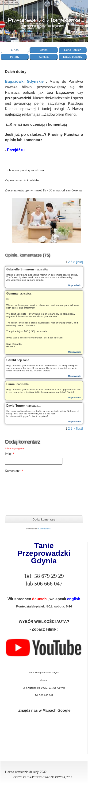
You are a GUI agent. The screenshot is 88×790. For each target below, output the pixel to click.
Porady (14, 56)
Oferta (44, 50)
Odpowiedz (74, 285)
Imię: (9, 454)
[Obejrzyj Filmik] (44, 658)
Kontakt (44, 56)
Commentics (44, 529)
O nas (15, 50)
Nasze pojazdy (72, 56)
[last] (79, 262)
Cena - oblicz (72, 50)
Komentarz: (14, 471)
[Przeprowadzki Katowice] (46, 242)
